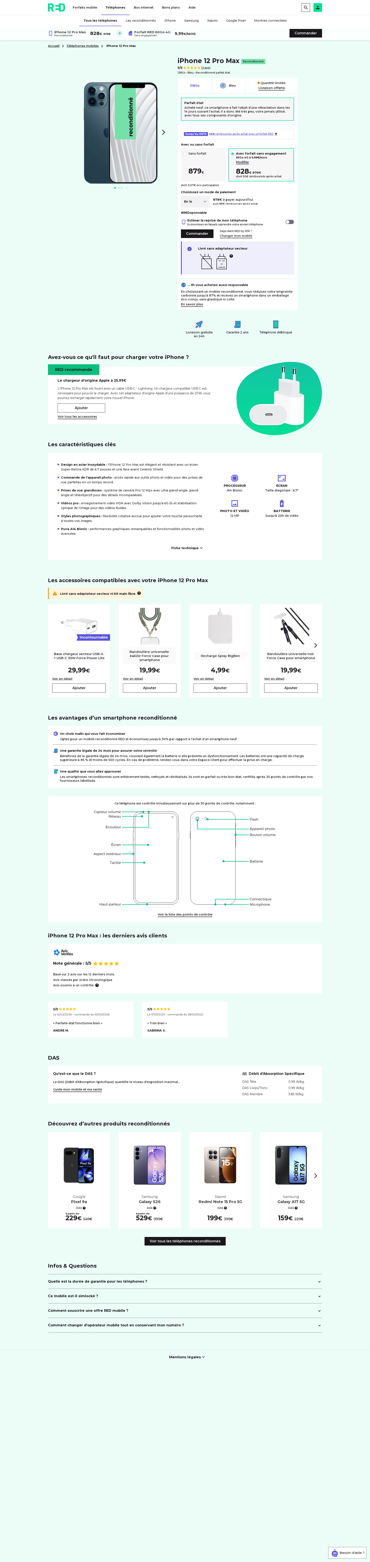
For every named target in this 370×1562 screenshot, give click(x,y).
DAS (79, 1208)
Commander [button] (306, 33)
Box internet (144, 7)
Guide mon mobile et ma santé (77, 1089)
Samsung (191, 21)
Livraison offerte (271, 88)
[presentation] (315, 645)
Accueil (54, 46)
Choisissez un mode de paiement (208, 192)
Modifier (242, 162)
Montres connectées (270, 21)
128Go (195, 85)
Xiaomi (212, 21)
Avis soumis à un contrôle (73, 985)
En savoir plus (192, 304)
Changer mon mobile (236, 235)
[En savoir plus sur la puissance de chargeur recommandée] (231, 256)
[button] (317, 7)
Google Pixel (236, 21)
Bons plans (171, 7)
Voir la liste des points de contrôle (185, 914)
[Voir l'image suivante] (163, 132)
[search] (305, 7)
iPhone (170, 21)
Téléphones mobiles (82, 46)
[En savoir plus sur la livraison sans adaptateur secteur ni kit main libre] (139, 593)
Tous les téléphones (100, 21)
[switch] (289, 222)
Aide (191, 7)
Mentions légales (185, 1357)
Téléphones (115, 7)
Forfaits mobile (85, 7)
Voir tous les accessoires (77, 417)
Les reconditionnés (141, 21)
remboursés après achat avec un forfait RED (229, 134)
